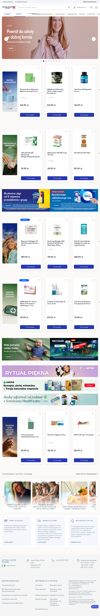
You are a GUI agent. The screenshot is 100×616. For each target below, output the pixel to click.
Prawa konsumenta (8, 585)
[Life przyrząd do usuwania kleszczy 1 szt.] (31, 423)
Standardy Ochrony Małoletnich (12, 603)
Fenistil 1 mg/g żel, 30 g (56, 435)
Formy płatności (40, 589)
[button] (33, 13)
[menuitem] (8, 13)
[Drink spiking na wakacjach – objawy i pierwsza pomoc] (74, 497)
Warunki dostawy (41, 599)
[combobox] (44, 7)
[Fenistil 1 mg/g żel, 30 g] (57, 423)
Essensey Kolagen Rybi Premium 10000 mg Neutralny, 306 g (56, 243)
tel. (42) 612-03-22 (62, 560)
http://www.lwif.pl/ (73, 588)
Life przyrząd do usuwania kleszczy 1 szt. (30, 436)
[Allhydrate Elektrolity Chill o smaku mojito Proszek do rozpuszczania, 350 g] (57, 77)
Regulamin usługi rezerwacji (55, 590)
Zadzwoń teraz (76, 542)
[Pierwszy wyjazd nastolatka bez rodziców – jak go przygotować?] (45, 497)
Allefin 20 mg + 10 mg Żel (83, 435)
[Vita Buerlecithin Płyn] (84, 141)
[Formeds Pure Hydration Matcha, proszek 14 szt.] (30, 77)
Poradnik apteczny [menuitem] (21, 2)
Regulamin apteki (56, 585)
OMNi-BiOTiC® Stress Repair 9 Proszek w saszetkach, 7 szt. (28, 303)
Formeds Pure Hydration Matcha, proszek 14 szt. (29, 90)
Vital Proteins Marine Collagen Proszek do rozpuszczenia (82, 243)
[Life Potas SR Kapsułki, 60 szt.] (84, 77)
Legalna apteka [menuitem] (7, 2)
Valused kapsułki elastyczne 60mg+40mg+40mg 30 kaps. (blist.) (30, 156)
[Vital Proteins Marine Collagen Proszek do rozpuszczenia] (84, 229)
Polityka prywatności (42, 595)
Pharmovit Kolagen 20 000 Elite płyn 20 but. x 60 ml (30, 243)
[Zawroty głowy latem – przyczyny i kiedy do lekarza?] (17, 497)
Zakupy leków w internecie (75, 597)
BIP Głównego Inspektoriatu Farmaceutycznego (11, 590)
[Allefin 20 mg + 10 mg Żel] (84, 423)
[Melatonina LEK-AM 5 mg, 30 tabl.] (57, 141)
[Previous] (6, 39)
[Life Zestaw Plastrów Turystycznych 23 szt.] (84, 290)
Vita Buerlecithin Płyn (82, 153)
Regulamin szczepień (57, 595)
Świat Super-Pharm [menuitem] (89, 2)
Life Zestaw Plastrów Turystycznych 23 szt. (82, 303)
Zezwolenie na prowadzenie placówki (14, 595)
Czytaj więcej (8, 542)
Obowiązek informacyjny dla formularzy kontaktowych (55, 602)
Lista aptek (39, 585)
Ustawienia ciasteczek (9, 599)
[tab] (41, 61)
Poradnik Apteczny (41, 609)
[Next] (94, 39)
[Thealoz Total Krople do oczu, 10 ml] (57, 290)
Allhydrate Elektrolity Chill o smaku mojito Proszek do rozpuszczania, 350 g (55, 92)
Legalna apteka (10, 565)
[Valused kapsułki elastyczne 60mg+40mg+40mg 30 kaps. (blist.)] (31, 141)
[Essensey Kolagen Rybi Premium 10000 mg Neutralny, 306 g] (57, 229)
